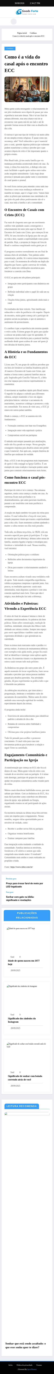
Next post (9, 892)
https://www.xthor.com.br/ (21, 867)
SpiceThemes (31, 1369)
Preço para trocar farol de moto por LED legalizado (24, 885)
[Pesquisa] (14, 21)
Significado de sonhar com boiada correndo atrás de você (25, 1078)
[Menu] (5, 21)
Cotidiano (10, 48)
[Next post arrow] (47, 898)
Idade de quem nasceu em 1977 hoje (24, 962)
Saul (12, 957)
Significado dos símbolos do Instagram (22, 1020)
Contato (39, 1365)
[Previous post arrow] (47, 883)
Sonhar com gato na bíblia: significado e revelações (20, 898)
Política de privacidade (24, 1365)
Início (11, 1365)
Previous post (11, 879)
